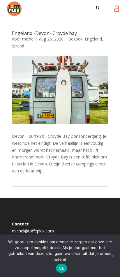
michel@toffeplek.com (33, 231)
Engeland (93, 39)
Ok (61, 268)
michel (28, 39)
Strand (18, 46)
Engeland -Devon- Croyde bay (44, 33)
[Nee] (113, 256)
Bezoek (75, 39)
